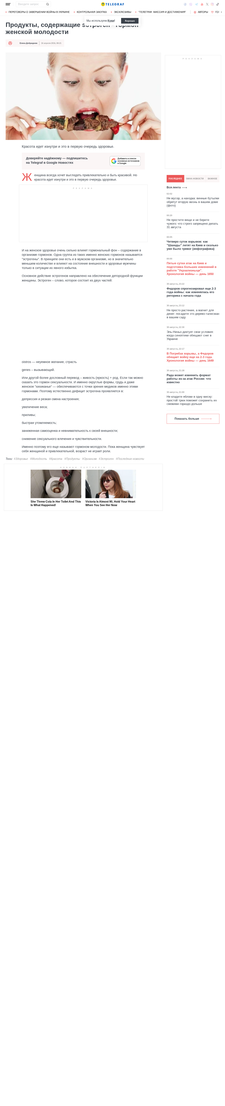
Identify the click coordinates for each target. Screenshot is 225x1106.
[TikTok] (217, 4)
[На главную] (112, 4)
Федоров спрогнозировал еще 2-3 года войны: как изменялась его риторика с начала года (191, 292)
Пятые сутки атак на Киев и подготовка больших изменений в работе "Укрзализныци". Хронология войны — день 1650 (191, 269)
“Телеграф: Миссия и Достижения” (162, 12)
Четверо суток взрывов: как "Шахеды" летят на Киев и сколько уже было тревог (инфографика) (192, 245)
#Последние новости (130, 458)
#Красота (55, 458)
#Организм (89, 458)
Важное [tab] (212, 178)
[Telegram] (196, 4)
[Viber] (191, 4)
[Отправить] (47, 4)
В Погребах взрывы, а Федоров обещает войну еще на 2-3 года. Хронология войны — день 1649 (190, 357)
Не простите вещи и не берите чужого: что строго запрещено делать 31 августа (192, 223)
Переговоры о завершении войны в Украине (39, 12)
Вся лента (174, 187)
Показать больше (187, 418)
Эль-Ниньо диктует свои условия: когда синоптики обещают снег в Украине (190, 335)
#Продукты (72, 458)
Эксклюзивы (122, 12)
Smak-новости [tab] (195, 178)
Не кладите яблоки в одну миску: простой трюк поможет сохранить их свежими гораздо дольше (192, 400)
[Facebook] (185, 4)
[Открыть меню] (8, 4)
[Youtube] (202, 4)
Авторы (203, 12)
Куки (111, 20)
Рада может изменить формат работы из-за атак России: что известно (189, 379)
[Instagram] (212, 4)
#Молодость (38, 458)
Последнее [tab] (175, 178)
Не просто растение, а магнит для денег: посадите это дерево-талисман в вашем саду (193, 314)
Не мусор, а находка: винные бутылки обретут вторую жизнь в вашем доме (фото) (193, 202)
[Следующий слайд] (221, 12)
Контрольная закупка (92, 12)
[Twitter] (207, 4)
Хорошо (130, 20)
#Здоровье (21, 458)
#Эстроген (106, 458)
